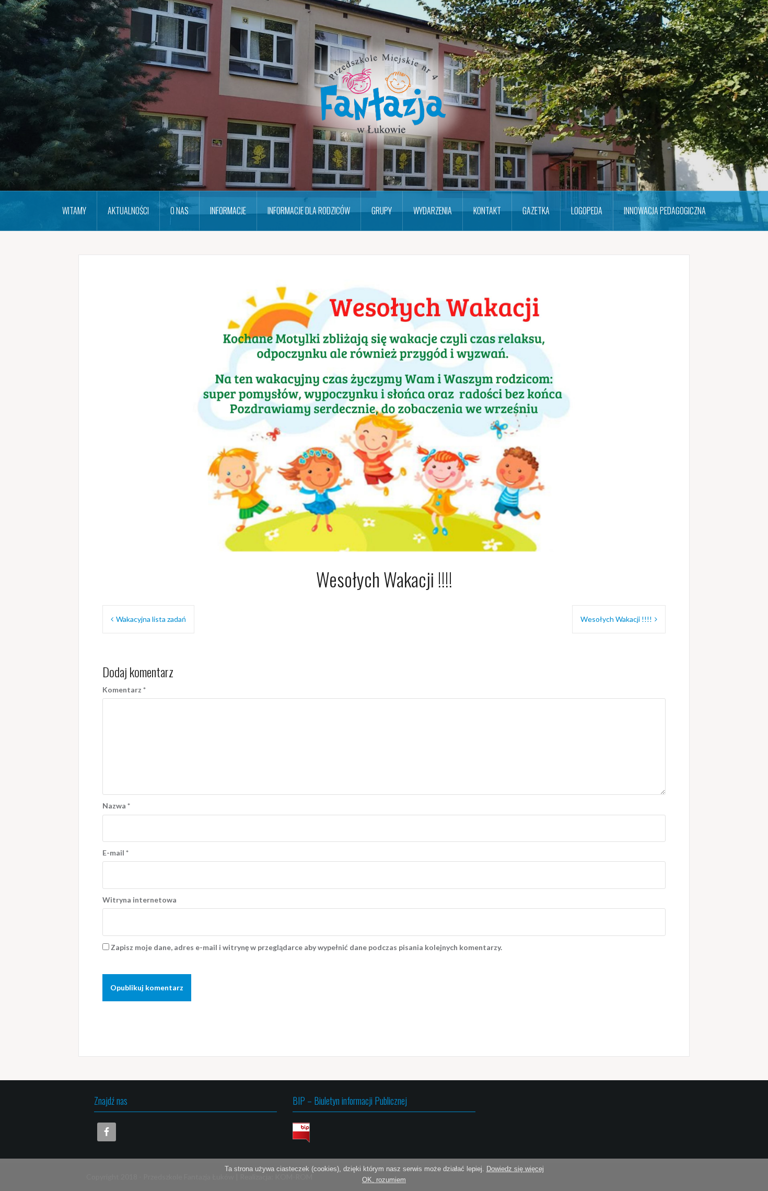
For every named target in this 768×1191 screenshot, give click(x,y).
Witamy (74, 210)
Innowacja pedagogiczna (665, 210)
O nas (179, 210)
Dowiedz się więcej (515, 1169)
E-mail (115, 852)
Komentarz (124, 689)
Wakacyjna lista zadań (151, 619)
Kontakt (487, 210)
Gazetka (536, 210)
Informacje (228, 210)
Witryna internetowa (139, 899)
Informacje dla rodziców (308, 210)
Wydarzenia (432, 210)
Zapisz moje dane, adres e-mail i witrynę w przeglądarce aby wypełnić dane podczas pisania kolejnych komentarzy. (306, 947)
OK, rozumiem (384, 1180)
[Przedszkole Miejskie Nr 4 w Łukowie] (384, 94)
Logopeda (586, 210)
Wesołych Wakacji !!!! (616, 619)
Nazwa (116, 805)
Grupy (381, 210)
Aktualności (128, 210)
